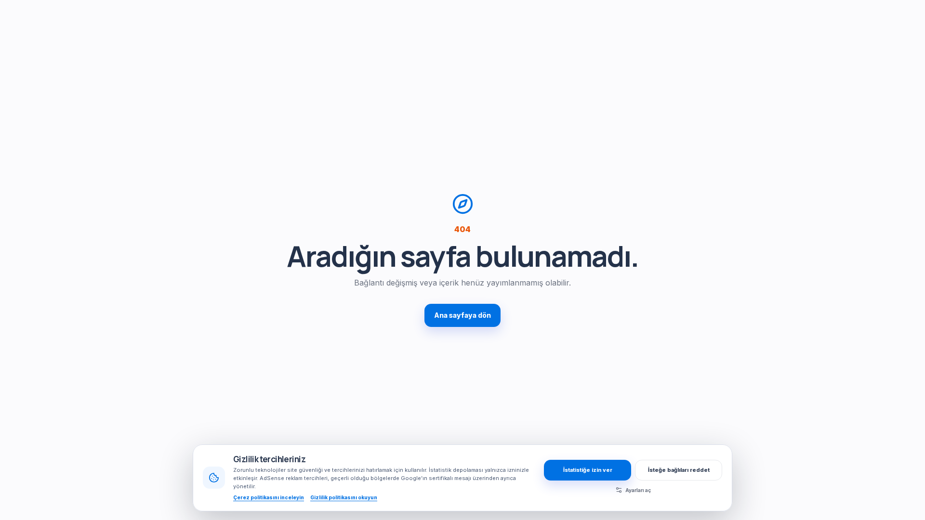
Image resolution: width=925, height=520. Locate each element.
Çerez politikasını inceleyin (268, 497)
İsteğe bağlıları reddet (679, 470)
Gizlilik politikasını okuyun (343, 497)
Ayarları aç (638, 490)
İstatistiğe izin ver (587, 470)
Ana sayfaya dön (462, 315)
